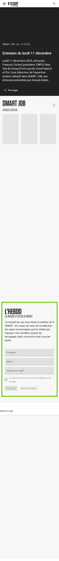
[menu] (4, 3)
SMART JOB (8, 44)
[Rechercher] (54, 3)
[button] (29, 105)
